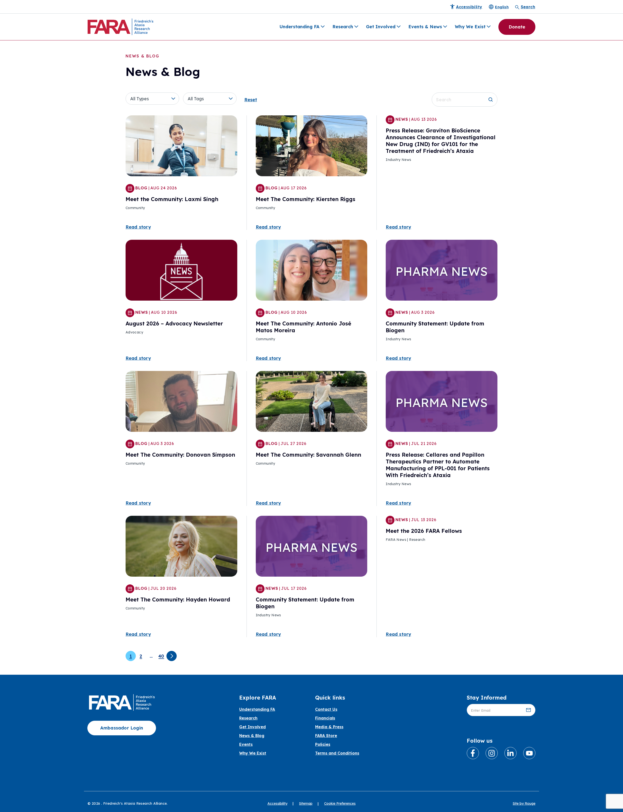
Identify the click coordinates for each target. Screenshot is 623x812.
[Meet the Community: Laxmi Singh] (181, 146)
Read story (138, 227)
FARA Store (326, 735)
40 (161, 656)
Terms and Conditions (337, 753)
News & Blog (251, 735)
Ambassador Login (121, 728)
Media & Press (329, 726)
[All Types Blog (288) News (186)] (154, 98)
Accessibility (277, 803)
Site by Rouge (524, 803)
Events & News (425, 26)
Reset (250, 99)
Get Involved (380, 26)
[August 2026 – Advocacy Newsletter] (181, 270)
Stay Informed (486, 697)
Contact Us (326, 709)
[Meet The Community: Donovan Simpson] (181, 402)
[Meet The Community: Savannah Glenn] (311, 402)
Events (246, 744)
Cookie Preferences (340, 803)
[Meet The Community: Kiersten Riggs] (311, 146)
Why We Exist (470, 26)
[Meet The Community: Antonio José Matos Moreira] (311, 270)
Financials (325, 718)
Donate (517, 27)
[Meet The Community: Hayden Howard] (181, 546)
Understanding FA (299, 26)
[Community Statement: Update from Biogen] (441, 270)
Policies (322, 744)
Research (342, 26)
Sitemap (305, 803)
